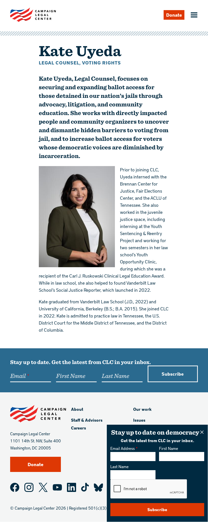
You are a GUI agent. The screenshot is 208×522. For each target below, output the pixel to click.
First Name (168, 448)
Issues (139, 420)
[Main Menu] (193, 15)
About (77, 409)
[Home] (33, 15)
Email (18, 375)
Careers (78, 427)
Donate (174, 15)
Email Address (122, 448)
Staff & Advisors (86, 420)
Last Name (119, 466)
